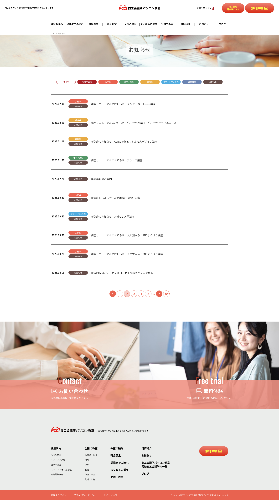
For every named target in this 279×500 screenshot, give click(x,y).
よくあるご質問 (148, 24)
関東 (87, 459)
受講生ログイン (204, 8)
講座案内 (93, 24)
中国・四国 (90, 474)
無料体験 (257, 8)
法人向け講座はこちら (233, 8)
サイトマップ (110, 495)
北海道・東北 (91, 454)
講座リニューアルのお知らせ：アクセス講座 (116, 160)
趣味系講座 (56, 464)
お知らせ (204, 24)
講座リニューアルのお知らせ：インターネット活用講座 (123, 104)
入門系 (108, 82)
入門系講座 (56, 454)
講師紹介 (185, 24)
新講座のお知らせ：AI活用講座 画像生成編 (115, 198)
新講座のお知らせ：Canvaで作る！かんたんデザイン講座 (124, 141)
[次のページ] (159, 293)
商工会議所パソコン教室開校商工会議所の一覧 (155, 464)
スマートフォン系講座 (61, 469)
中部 (87, 464)
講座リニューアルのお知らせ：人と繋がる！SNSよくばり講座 (127, 235)
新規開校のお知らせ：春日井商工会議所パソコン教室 (122, 273)
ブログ (222, 24)
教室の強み (57, 24)
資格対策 (192, 82)
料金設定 (112, 24)
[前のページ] (112, 293)
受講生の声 (167, 24)
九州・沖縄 (90, 479)
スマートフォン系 (171, 82)
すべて (66, 82)
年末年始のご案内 (101, 179)
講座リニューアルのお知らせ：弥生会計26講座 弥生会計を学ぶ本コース (133, 123)
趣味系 (150, 82)
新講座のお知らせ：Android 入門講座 (112, 216)
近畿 (87, 469)
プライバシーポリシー (85, 495)
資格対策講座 (57, 474)
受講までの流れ (75, 24)
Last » (166, 294)
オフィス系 (129, 82)
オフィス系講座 (58, 459)
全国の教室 (130, 24)
